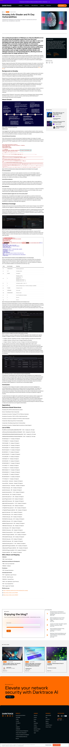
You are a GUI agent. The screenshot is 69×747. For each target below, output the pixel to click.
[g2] (10, 716)
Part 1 (39, 67)
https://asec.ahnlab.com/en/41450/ (10, 592)
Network (5, 661)
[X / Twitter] (5, 716)
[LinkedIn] (3, 716)
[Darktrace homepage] (6, 5)
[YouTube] (7, 716)
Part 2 (3, 68)
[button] (20, 6)
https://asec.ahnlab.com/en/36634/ (10, 595)
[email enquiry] (12, 716)
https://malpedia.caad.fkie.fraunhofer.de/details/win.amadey (15, 590)
